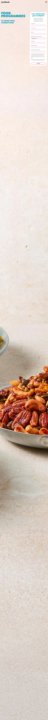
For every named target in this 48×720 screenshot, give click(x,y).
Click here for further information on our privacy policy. (38, 56)
